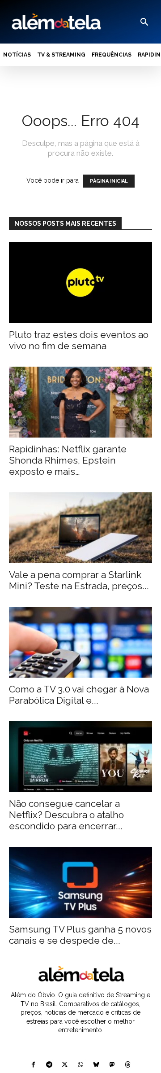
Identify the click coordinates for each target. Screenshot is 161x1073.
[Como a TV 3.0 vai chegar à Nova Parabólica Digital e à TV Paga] (80, 642)
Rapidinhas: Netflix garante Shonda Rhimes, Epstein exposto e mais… (68, 460)
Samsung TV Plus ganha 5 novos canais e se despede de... (80, 935)
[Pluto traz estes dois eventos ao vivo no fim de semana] (80, 282)
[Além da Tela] (55, 22)
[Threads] (127, 1065)
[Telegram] (49, 1065)
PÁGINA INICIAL (109, 181)
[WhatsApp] (80, 1065)
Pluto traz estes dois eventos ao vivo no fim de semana (78, 340)
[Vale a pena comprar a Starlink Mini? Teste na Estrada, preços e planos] (80, 527)
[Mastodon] (112, 1065)
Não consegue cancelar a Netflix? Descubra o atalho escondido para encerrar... (66, 815)
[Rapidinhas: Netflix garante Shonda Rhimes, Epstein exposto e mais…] (80, 402)
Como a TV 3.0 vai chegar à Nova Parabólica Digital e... (79, 694)
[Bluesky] (96, 1065)
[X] (64, 1065)
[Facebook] (33, 1065)
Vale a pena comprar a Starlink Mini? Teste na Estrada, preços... (79, 580)
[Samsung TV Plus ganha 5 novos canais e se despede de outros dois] (80, 882)
